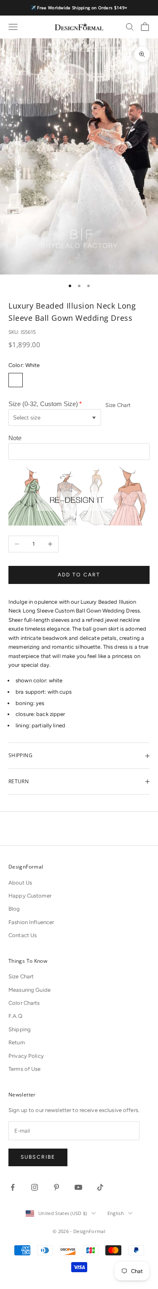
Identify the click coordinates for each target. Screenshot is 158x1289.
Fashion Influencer (31, 922)
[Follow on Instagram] (34, 1187)
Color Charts (24, 1003)
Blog (14, 909)
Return (16, 1042)
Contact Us (22, 935)
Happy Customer (29, 896)
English (115, 1213)
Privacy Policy (26, 1056)
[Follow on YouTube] (78, 1187)
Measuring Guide (29, 990)
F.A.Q (15, 1016)
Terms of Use (24, 1069)
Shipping (19, 1029)
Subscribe (38, 1157)
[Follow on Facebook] (12, 1187)
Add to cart (79, 575)
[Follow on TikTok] (100, 1187)
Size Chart (118, 405)
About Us (20, 883)
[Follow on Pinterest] (56, 1187)
